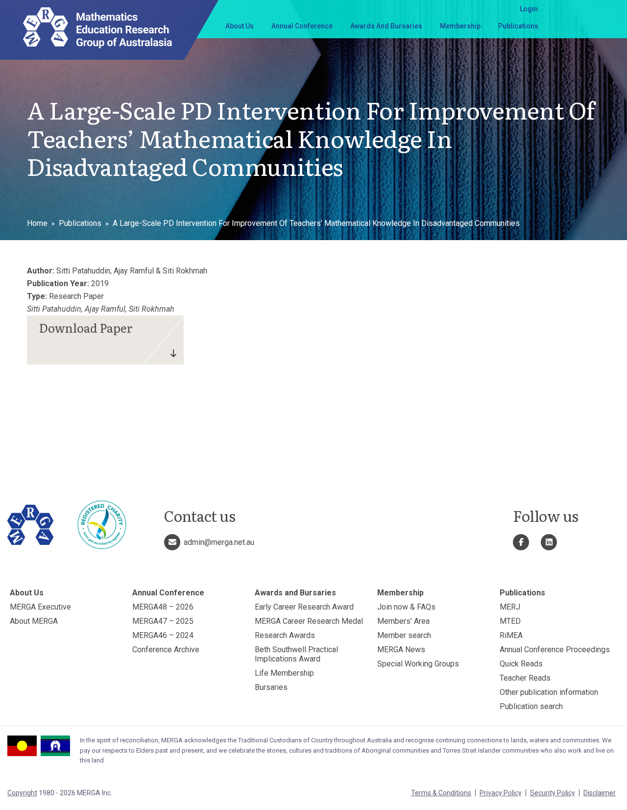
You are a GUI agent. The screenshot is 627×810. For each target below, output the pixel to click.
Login (529, 9)
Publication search (531, 706)
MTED (510, 621)
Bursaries (271, 687)
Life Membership (284, 673)
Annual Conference (302, 26)
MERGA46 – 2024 (162, 635)
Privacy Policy (501, 793)
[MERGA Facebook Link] (521, 542)
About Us (239, 26)
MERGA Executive (40, 607)
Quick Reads (521, 663)
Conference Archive (165, 649)
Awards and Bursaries (386, 26)
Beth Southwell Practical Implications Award (296, 654)
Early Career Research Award (304, 607)
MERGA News (401, 649)
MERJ (510, 607)
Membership (460, 26)
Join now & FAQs (406, 607)
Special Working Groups (418, 663)
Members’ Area (403, 621)
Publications (518, 26)
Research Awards (285, 635)
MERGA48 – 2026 (162, 607)
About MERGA (34, 621)
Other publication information (549, 692)
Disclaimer (599, 793)
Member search (404, 635)
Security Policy (552, 793)
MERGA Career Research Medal (309, 621)
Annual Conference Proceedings (555, 649)
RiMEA (511, 635)
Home (37, 223)
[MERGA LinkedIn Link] (549, 542)
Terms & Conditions (441, 793)
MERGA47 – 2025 (162, 621)
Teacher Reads (525, 678)
